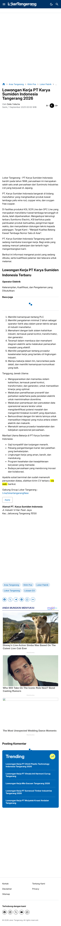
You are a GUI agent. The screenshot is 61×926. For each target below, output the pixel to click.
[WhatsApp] (27, 599)
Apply (7, 500)
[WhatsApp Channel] (27, 912)
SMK (22, 11)
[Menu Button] (4, 4)
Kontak (5, 883)
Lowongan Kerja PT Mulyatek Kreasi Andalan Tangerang (27, 801)
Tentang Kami (38, 883)
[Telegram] (16, 599)
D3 (27, 11)
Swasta (13, 11)
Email (33, 11)
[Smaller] (47, 105)
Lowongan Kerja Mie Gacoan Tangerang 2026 (28, 783)
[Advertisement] (30, 48)
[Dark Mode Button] (51, 4)
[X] (10, 599)
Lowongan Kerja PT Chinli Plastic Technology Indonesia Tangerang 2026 (27, 765)
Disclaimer (7, 889)
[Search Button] (57, 4)
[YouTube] (21, 912)
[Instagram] (10, 912)
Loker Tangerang (12, 590)
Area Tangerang (11, 585)
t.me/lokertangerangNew (15, 493)
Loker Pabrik (42, 585)
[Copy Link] (33, 599)
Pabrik (5, 11)
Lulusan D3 (29, 590)
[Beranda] (3, 84)
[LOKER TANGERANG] (22, 4)
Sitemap (6, 894)
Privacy (35, 889)
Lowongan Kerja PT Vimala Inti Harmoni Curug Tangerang (28, 774)
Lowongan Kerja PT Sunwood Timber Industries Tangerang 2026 (29, 791)
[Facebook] (4, 599)
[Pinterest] (21, 599)
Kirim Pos (28, 585)
